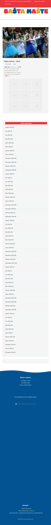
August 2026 (8, 127)
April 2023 (8, 282)
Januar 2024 (8, 247)
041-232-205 (8, 4)
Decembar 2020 (9, 352)
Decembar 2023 (9, 251)
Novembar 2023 (9, 255)
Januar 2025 (8, 201)
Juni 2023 (7, 275)
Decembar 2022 (9, 298)
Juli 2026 (7, 131)
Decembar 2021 (9, 344)
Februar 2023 (9, 290)
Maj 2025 (7, 185)
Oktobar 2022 (9, 306)
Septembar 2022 (9, 309)
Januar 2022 (8, 340)
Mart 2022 (8, 333)
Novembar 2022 (9, 302)
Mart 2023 (8, 286)
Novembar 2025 (9, 162)
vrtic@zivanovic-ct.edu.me (39, 1)
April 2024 (8, 236)
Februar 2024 (9, 244)
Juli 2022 (7, 317)
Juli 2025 (7, 178)
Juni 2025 (7, 181)
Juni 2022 (7, 321)
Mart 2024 (8, 240)
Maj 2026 (7, 139)
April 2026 (8, 143)
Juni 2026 (7, 135)
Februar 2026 (9, 150)
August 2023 (8, 267)
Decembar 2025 (9, 158)
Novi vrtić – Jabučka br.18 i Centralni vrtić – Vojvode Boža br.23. (18, 1)
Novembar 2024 (9, 209)
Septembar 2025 (9, 170)
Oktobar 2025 (9, 166)
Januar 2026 (8, 154)
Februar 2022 (9, 337)
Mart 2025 (8, 193)
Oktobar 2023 (9, 259)
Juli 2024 (7, 224)
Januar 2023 (8, 294)
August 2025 (8, 174)
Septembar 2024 (9, 216)
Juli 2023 (7, 271)
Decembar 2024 (9, 205)
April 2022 (8, 329)
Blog (14, 64)
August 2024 (8, 220)
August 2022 (8, 313)
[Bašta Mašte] (25, 12)
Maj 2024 (7, 232)
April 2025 (8, 189)
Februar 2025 (9, 197)
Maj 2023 (7, 278)
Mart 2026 (8, 147)
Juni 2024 (7, 228)
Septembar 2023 (9, 263)
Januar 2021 (8, 348)
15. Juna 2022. (8, 64)
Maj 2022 (7, 325)
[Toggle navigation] (4, 18)
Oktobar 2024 (9, 212)
